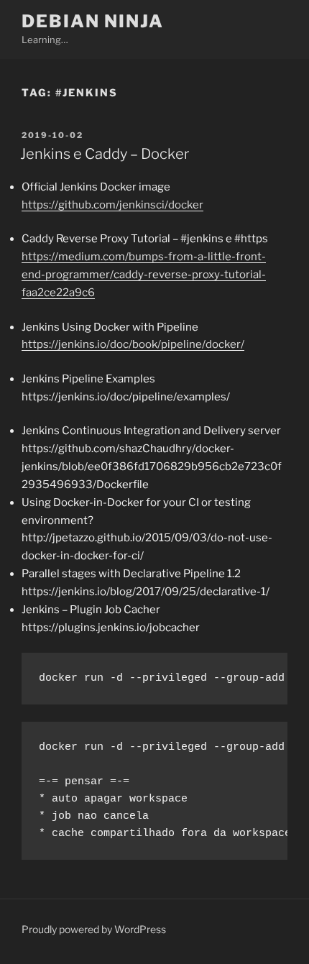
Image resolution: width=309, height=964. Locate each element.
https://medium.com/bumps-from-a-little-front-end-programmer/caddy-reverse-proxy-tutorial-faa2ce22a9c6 (144, 274)
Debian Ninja (93, 21)
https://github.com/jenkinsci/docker (112, 204)
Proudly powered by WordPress (94, 929)
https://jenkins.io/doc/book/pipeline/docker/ (133, 344)
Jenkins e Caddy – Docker (104, 153)
